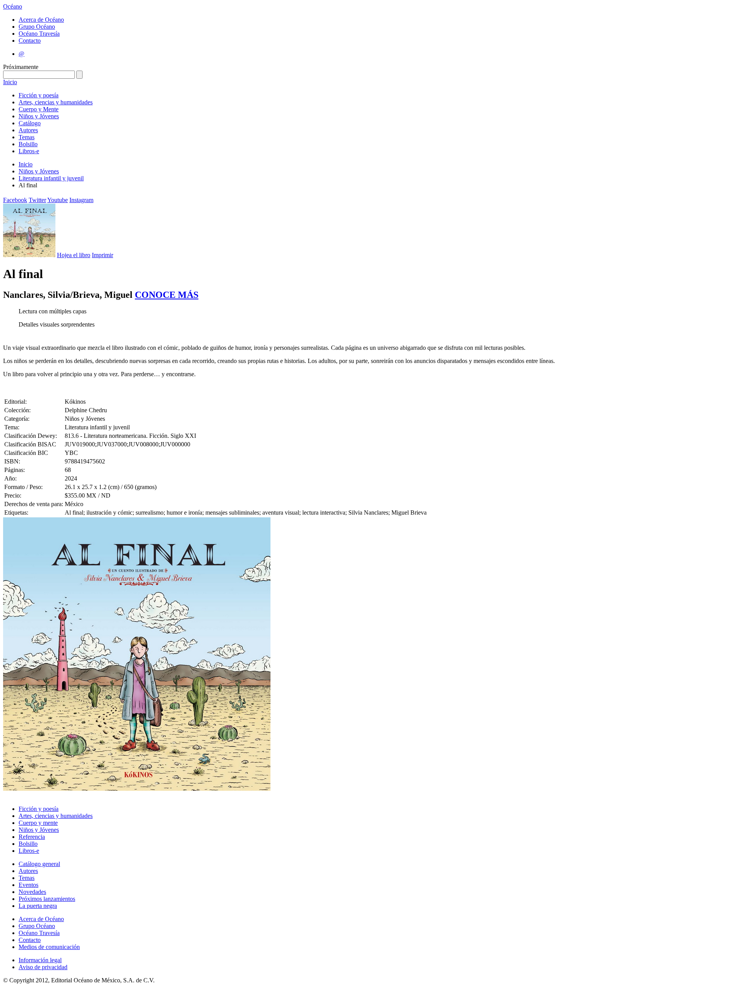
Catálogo (30, 123)
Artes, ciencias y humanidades (56, 102)
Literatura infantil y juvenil (51, 178)
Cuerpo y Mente (39, 109)
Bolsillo (28, 144)
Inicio (10, 82)
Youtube (57, 200)
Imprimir (102, 255)
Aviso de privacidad (43, 967)
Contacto (30, 40)
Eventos (28, 885)
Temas (26, 137)
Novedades (32, 891)
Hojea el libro (73, 255)
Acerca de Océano (41, 19)
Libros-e (29, 151)
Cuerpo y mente (38, 822)
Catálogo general (39, 864)
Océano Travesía (39, 33)
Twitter (37, 200)
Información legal (40, 960)
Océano (12, 6)
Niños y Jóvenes (39, 116)
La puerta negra (38, 905)
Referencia (32, 836)
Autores (28, 130)
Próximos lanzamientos (47, 898)
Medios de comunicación (49, 947)
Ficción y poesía (39, 95)
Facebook (15, 200)
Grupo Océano (37, 26)
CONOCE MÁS (166, 295)
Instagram (81, 200)
